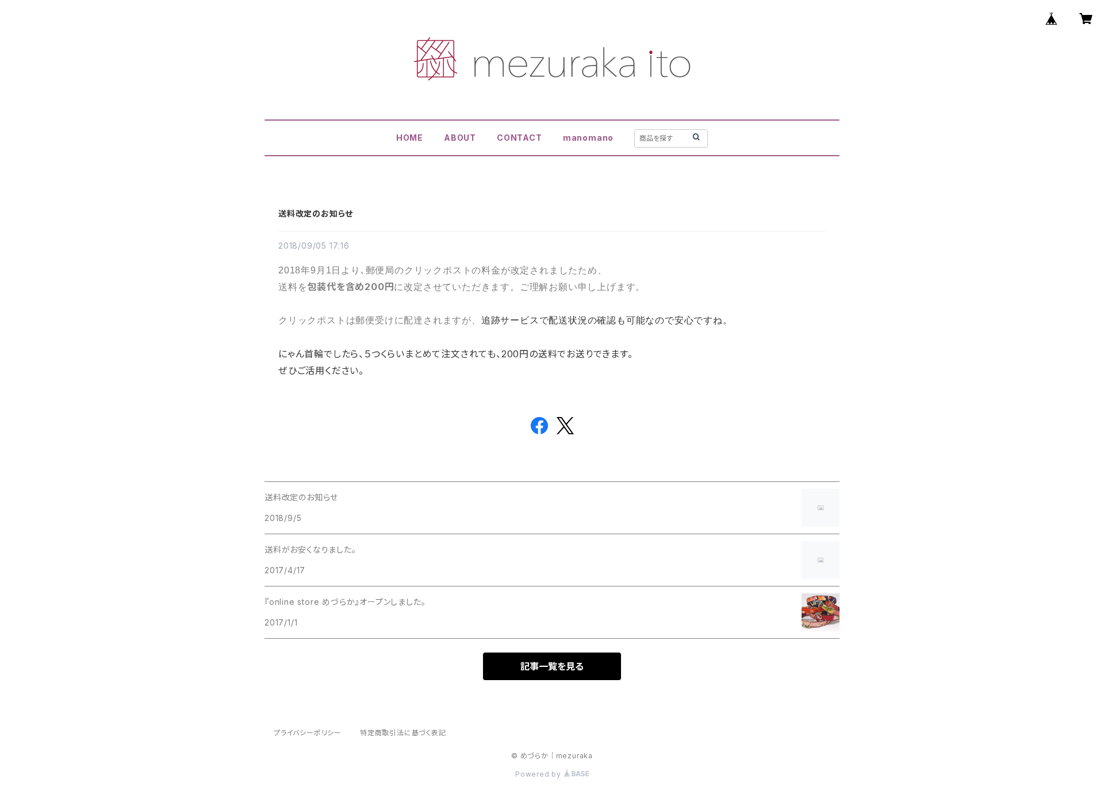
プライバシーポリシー (308, 732)
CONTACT (519, 137)
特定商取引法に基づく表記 (403, 732)
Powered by (539, 774)
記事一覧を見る (552, 666)
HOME (409, 137)
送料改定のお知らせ (315, 213)
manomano (588, 137)
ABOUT (460, 137)
